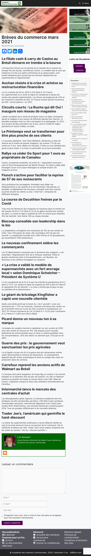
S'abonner (79, 66)
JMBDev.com (75, 552)
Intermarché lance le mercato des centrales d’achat (79, 152)
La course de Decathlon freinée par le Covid (79, 113)
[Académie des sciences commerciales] (11, 3)
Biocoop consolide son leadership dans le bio (77, 117)
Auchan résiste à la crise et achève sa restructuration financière (78, 90)
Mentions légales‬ (72, 532)
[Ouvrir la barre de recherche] (79, 3)
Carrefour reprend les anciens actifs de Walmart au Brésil (79, 148)
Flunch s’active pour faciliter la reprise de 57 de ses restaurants (79, 109)
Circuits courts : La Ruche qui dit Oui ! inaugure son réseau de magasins (79, 96)
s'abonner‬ (10, 535)
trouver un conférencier (47, 543)
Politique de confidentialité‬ (71, 536)
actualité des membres (47, 535)
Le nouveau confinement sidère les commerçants (79, 121)
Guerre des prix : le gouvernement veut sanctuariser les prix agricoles (79, 144)
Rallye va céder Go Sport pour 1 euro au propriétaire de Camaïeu (79, 106)
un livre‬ (8, 540)
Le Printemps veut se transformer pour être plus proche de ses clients (78, 101)
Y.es (66, 552)
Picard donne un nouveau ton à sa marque (80, 139)
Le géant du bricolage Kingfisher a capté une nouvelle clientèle (79, 135)
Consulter (79, 70)
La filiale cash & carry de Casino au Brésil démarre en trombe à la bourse (79, 85)
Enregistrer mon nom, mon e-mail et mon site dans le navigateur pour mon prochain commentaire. (32, 516)
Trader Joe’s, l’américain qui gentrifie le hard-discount (78, 156)
